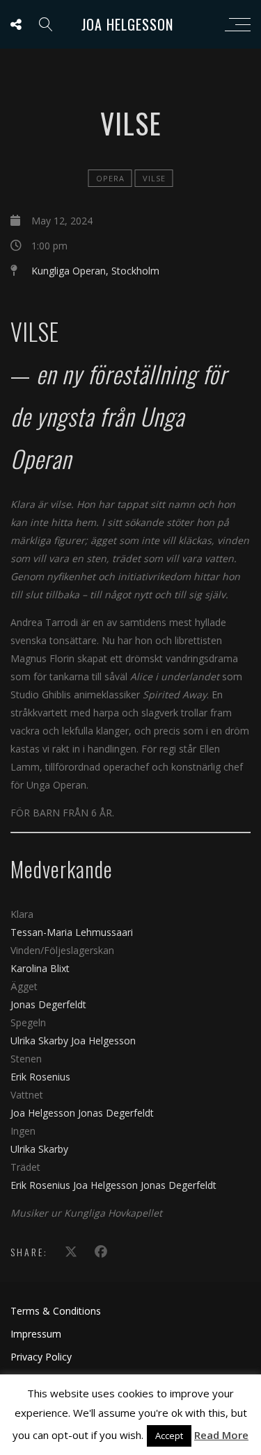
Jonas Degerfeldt (48, 1004)
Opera (110, 178)
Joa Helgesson (127, 24)
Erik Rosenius (40, 1076)
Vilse (154, 178)
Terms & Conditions (55, 1310)
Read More (221, 1435)
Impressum (35, 1333)
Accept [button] (169, 1435)
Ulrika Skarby (40, 1040)
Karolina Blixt (40, 968)
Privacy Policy (41, 1356)
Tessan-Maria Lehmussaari (71, 932)
